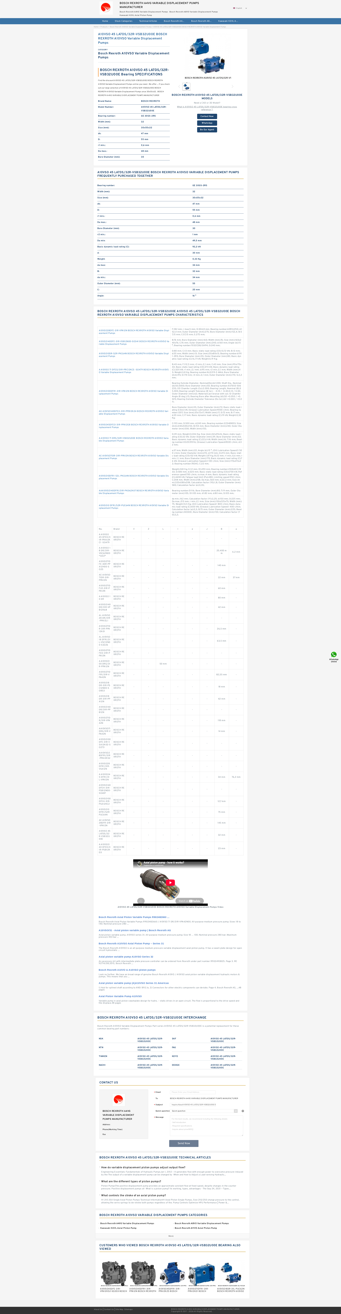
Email (157, 1092)
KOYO (175, 1056)
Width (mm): (104, 122)
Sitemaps (128, 1309)
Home (105, 21)
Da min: (101, 240)
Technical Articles (148, 21)
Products (104, 27)
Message (159, 1117)
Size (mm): (103, 127)
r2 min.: (101, 234)
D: (99, 139)
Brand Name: (105, 101)
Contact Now (207, 116)
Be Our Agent (207, 129)
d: (98, 253)
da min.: (101, 277)
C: (98, 289)
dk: (99, 133)
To (157, 1098)
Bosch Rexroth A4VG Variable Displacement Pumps (175, 21)
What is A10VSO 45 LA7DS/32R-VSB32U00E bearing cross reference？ (207, 108)
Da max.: (102, 151)
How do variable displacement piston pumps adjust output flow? (143, 1167)
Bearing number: (107, 116)
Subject (158, 1105)
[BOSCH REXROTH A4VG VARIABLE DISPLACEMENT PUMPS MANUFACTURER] (106, 7)
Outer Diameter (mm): (108, 283)
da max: (101, 265)
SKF (174, 1038)
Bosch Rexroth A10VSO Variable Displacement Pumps (131, 27)
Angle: (100, 296)
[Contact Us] (334, 657)
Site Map (119, 1309)
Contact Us (109, 1309)
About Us (98, 1309)
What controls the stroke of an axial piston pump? (133, 1195)
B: (98, 271)
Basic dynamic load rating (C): (113, 247)
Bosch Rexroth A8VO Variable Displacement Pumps (203, 21)
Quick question (163, 1111)
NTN (101, 1047)
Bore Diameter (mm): (109, 157)
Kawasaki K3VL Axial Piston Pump (230, 21)
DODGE (176, 1065)
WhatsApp (207, 123)
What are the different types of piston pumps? (131, 1181)
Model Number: (106, 107)
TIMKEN (103, 1056)
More (171, 1236)
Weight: (101, 259)
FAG (174, 1047)
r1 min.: (102, 145)
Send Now (184, 1143)
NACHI (102, 1065)
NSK (101, 1038)
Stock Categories (123, 21)
